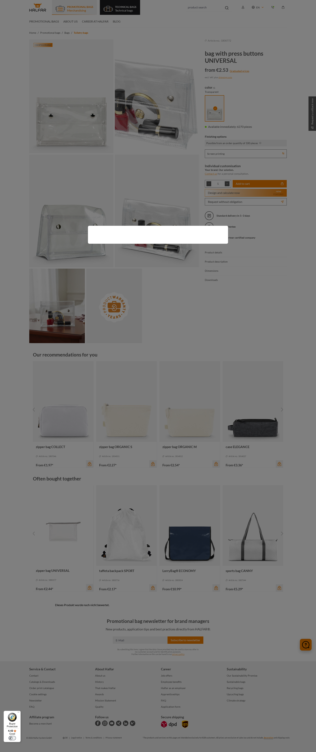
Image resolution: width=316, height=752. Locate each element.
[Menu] (18, 713)
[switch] (12, 738)
